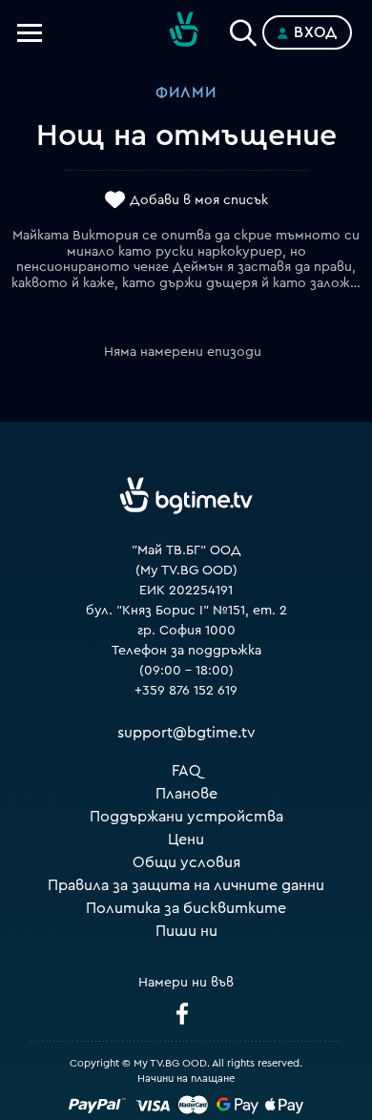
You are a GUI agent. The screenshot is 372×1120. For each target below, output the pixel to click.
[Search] (243, 28)
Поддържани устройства (186, 816)
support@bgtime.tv (186, 732)
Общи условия (186, 862)
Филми (186, 92)
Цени (186, 839)
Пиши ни (186, 931)
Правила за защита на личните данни (186, 885)
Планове (186, 793)
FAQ (186, 770)
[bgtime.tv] (186, 496)
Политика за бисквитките (186, 908)
